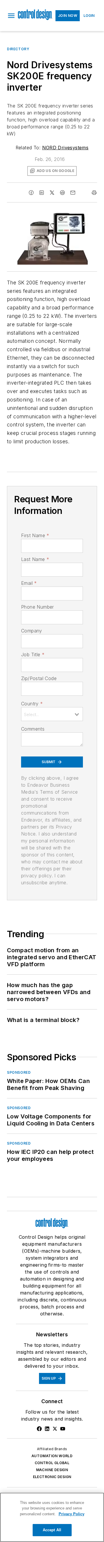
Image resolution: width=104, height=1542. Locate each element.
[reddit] (62, 193)
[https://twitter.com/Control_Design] (55, 1429)
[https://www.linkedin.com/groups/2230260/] (47, 1429)
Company (31, 631)
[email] (73, 193)
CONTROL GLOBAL (52, 1463)
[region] (52, 1517)
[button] (11, 15)
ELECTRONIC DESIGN (52, 1477)
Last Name (35, 559)
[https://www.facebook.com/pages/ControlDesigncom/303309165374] (39, 1429)
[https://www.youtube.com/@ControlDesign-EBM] (63, 1429)
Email (29, 583)
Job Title (32, 654)
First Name (35, 535)
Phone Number (37, 607)
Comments (32, 729)
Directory (18, 49)
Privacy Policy (71, 1514)
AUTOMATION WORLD (52, 1456)
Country (32, 704)
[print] (94, 193)
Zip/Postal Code (39, 678)
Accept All (52, 1530)
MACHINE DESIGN (52, 1470)
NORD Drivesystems (65, 147)
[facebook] (31, 193)
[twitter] (52, 193)
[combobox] (52, 714)
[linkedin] (41, 193)
